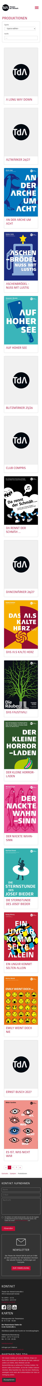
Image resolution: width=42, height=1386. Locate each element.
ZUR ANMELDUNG (21, 1268)
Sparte (6, 25)
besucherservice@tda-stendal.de (12, 1349)
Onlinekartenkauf (7, 1343)
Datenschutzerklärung (21, 1220)
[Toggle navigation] (36, 7)
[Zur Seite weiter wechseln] (20, 1167)
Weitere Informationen (21, 1383)
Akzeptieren (8, 1380)
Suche (6, 34)
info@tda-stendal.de (8, 1302)
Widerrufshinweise (10, 1222)
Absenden (8, 1229)
